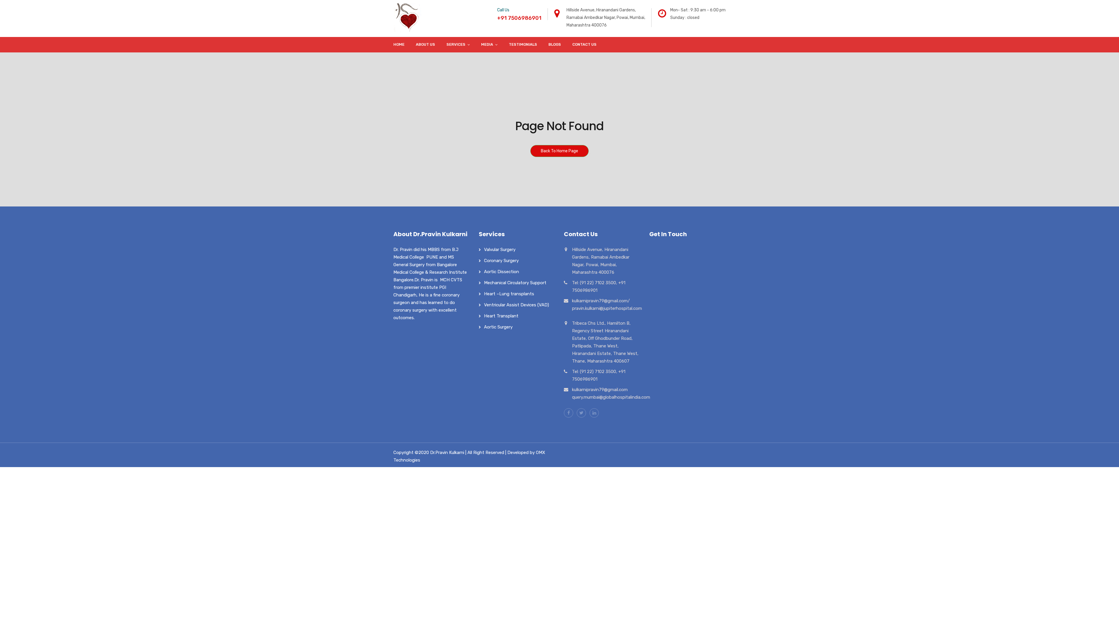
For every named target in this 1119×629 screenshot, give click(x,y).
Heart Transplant (501, 316)
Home (398, 44)
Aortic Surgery (498, 327)
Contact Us (584, 44)
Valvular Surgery (499, 249)
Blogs (554, 44)
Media (487, 44)
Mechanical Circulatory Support (515, 282)
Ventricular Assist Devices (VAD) (516, 305)
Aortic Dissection (501, 271)
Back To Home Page (559, 151)
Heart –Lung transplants (509, 293)
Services (455, 44)
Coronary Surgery (501, 260)
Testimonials (523, 44)
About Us (425, 44)
